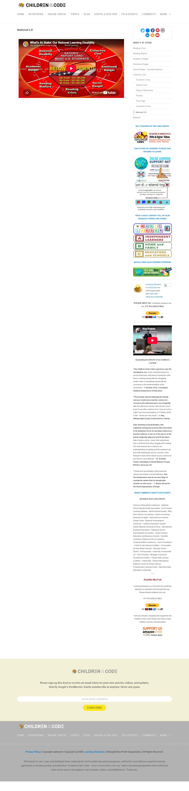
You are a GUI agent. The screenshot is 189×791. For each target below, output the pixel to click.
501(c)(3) (152, 288)
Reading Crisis (139, 48)
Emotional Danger (140, 64)
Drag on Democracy (144, 90)
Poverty (139, 96)
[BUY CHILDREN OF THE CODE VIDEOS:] (152, 137)
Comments (149, 14)
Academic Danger (140, 59)
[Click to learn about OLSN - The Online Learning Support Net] (152, 183)
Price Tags (140, 101)
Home (20, 14)
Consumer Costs (143, 106)
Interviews (35, 14)
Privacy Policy (33, 752)
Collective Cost (139, 75)
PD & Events (130, 14)
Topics (74, 14)
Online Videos (57, 14)
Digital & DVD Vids (105, 14)
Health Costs (141, 85)
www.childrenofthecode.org (105, 765)
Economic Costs (143, 80)
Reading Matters (140, 53)
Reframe (136, 117)
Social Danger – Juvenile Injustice (147, 69)
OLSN (87, 14)
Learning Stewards (153, 284)
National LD (141, 112)
